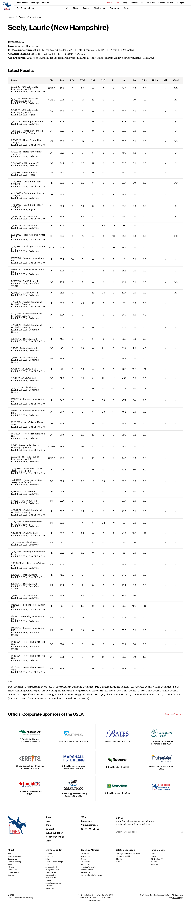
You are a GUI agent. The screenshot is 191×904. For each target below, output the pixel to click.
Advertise (154, 864)
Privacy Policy (28, 898)
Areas (10, 864)
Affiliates (11, 867)
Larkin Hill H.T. (30, 492)
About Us (11, 853)
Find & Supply (178, 898)
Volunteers (49, 886)
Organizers (49, 888)
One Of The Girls (37, 92)
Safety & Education (125, 850)
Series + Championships (54, 862)
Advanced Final (51, 867)
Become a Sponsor (173, 714)
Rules (47, 859)
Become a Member (90, 850)
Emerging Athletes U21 (89, 867)
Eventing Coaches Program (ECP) (128, 853)
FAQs (83, 817)
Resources (86, 821)
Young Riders (85, 864)
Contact (134, 3)
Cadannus (34, 103)
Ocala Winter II (30, 217)
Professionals (85, 856)
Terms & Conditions (15, 898)
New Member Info (87, 872)
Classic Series (50, 872)
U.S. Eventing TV (157, 859)
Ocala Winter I (29, 369)
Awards (48, 880)
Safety (118, 862)
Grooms (83, 859)
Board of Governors (15, 856)
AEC (47, 864)
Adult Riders (85, 862)
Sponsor (11, 875)
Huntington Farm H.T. (33, 122)
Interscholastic (50, 878)
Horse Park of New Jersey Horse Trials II (26, 470)
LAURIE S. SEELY (19, 92)
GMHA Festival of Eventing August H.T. (25, 88)
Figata (32, 115)
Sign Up (119, 818)
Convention (85, 853)
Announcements (89, 825)
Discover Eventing (166, 3)
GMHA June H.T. (31, 163)
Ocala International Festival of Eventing (26, 303)
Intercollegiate (50, 875)
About (11, 850)
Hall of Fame (12, 870)
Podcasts (154, 862)
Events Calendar (53, 850)
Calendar (48, 853)
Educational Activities (123, 856)
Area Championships (53, 883)
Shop (125, 3)
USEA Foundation (148, 3)
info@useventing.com (95, 900)
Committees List (14, 872)
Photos (153, 856)
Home (11, 17)
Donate (109, 3)
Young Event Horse (52, 870)
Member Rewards (87, 870)
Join (117, 3)
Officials (119, 859)
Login (181, 3)
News (153, 853)
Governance (12, 859)
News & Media (158, 850)
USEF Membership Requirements (92, 875)
